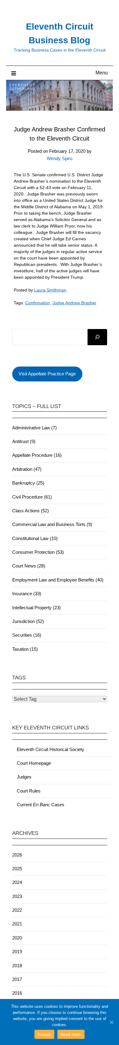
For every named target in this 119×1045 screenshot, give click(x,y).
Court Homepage (34, 763)
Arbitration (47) (26, 469)
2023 (17, 896)
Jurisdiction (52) (28, 621)
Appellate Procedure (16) (37, 455)
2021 (17, 923)
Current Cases (40, 804)
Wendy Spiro (59, 158)
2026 (17, 854)
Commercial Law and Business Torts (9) (52, 524)
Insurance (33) (26, 593)
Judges (24, 776)
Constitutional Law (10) (35, 538)
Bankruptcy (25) (28, 482)
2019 (17, 951)
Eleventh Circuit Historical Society (50, 749)
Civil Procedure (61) (32, 496)
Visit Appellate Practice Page (47, 373)
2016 (17, 993)
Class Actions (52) (30, 510)
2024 (17, 882)
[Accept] (111, 1022)
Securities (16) (26, 635)
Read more (70, 1034)
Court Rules (29, 790)
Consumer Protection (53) (38, 552)
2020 (17, 937)
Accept (45, 1034)
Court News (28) (28, 565)
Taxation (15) (25, 649)
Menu (102, 72)
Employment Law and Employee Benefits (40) (57, 579)
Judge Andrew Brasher (74, 302)
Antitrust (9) (23, 441)
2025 (17, 868)
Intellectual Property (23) (36, 607)
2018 (17, 965)
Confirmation (37, 302)
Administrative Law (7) (34, 427)
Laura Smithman (50, 290)
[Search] (97, 337)
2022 (17, 910)
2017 (17, 979)
